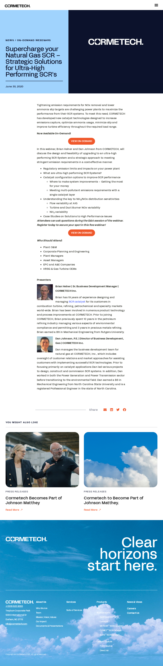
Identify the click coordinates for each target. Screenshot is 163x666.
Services (71, 602)
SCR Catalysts (103, 612)
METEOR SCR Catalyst (111, 626)
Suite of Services (74, 610)
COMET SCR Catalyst (110, 630)
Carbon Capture (104, 641)
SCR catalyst (77, 301)
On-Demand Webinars (34, 40)
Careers (131, 608)
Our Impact (41, 621)
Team (38, 612)
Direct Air (104, 650)
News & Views (134, 602)
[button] (105, 410)
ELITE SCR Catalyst (109, 635)
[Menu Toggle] (156, 5)
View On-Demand (81, 141)
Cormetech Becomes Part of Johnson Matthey (34, 500)
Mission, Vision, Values (46, 617)
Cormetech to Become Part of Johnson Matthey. (114, 500)
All (98, 608)
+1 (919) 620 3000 (14, 606)
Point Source (106, 646)
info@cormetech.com (16, 623)
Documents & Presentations (49, 626)
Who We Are (41, 608)
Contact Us (133, 613)
